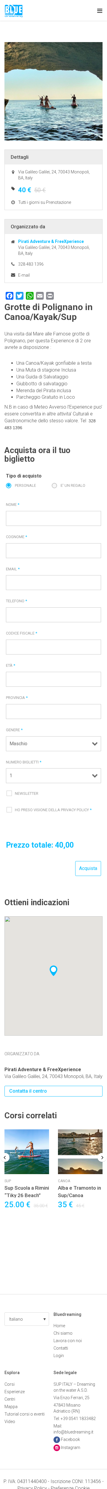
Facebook (70, 1439)
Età (10, 665)
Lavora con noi (68, 1340)
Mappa (11, 1406)
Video (9, 1421)
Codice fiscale (21, 633)
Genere (14, 730)
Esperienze (14, 1391)
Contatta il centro (28, 1091)
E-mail (24, 275)
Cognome (16, 537)
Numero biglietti (23, 762)
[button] (26, 1319)
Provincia (17, 697)
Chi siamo (63, 1333)
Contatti (61, 1348)
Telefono (16, 601)
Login (59, 1355)
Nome (12, 504)
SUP (7, 1181)
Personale (25, 485)
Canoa (64, 1181)
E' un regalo (73, 485)
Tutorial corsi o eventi (24, 1414)
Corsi (9, 1384)
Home (59, 1325)
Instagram (70, 1447)
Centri (9, 1399)
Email (13, 569)
